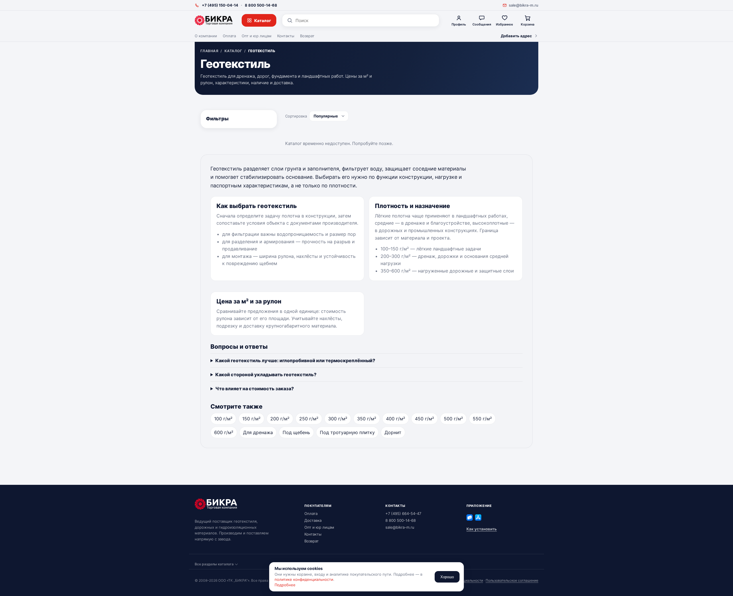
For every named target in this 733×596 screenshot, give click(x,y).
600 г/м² (223, 432)
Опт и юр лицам (256, 36)
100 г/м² (223, 418)
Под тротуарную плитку (347, 432)
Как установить (481, 529)
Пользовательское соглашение (512, 580)
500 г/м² (453, 418)
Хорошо (447, 577)
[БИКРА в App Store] (478, 517)
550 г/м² (482, 418)
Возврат (307, 36)
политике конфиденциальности (304, 579)
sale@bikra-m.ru (523, 5)
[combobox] (364, 20)
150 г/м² (251, 418)
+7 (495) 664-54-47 (403, 513)
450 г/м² (424, 418)
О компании (206, 36)
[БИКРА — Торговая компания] (213, 20)
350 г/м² (366, 418)
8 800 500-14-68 (261, 5)
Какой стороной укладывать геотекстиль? (265, 374)
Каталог (262, 20)
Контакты (285, 36)
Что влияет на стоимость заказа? (254, 388)
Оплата (229, 36)
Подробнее (285, 585)
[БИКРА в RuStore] (469, 517)
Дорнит (393, 432)
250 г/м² (308, 418)
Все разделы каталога (214, 564)
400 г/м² (395, 418)
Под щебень (296, 432)
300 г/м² (337, 418)
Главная (209, 51)
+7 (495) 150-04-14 (220, 5)
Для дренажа (258, 432)
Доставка (313, 520)
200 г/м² (279, 418)
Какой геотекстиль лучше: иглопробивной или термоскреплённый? (295, 360)
